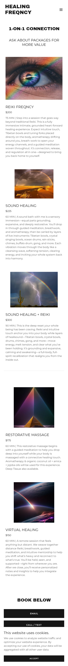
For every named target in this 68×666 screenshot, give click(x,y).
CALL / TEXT (34, 624)
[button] (61, 9)
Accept (34, 658)
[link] (25, 13)
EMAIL (34, 613)
